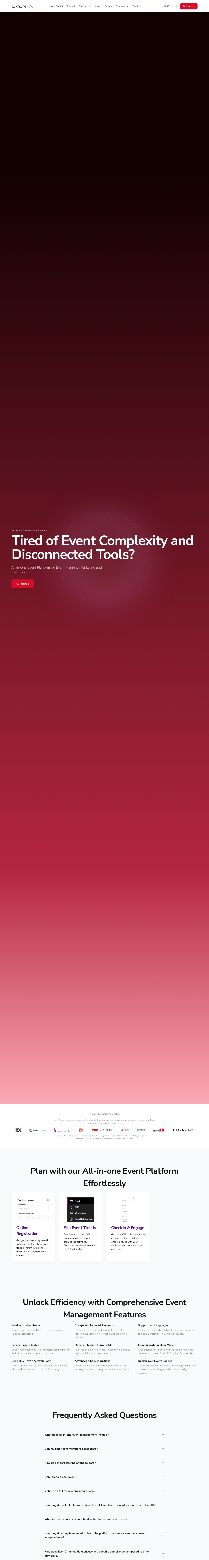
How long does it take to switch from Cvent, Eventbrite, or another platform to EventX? (100, 1505)
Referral (71, 6)
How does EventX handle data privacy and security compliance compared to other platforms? (97, 1553)
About (98, 6)
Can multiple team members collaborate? (71, 1448)
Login (175, 6)
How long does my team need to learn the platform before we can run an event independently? (95, 1535)
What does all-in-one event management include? (77, 1434)
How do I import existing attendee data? (70, 1462)
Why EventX (57, 6)
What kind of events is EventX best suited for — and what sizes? (86, 1519)
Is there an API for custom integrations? (70, 1491)
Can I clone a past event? (61, 1476)
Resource (121, 6)
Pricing (108, 6)
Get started (22, 583)
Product (83, 6)
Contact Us (138, 6)
